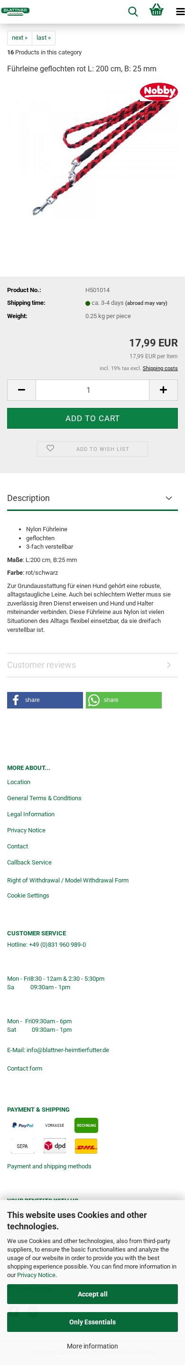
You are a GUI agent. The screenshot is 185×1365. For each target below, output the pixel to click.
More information (92, 1346)
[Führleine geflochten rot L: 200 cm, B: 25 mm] (92, 153)
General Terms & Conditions (44, 798)
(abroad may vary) (146, 303)
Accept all (93, 1294)
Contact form (24, 1068)
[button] (21, 390)
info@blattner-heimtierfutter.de (68, 1050)
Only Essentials (92, 1322)
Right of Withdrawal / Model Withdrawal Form (68, 880)
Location (18, 782)
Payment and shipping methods (49, 1166)
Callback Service (29, 862)
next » (20, 37)
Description (28, 498)
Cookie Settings (28, 895)
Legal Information (31, 814)
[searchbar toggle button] (133, 12)
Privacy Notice (36, 1275)
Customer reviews (41, 665)
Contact (17, 846)
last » (44, 37)
